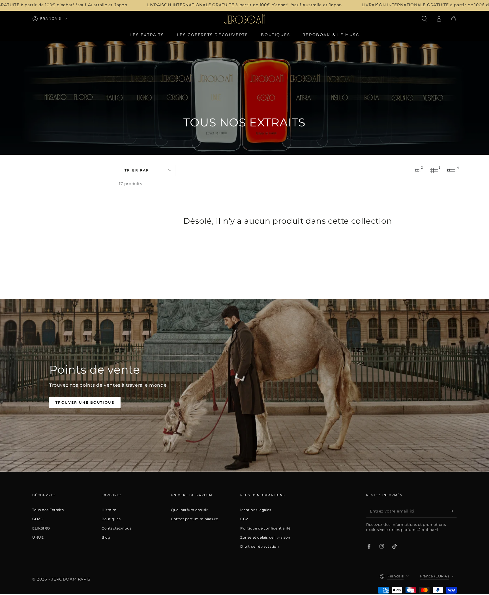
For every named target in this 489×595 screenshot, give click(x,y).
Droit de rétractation (259, 547)
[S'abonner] (453, 511)
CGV (244, 519)
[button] (424, 18)
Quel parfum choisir (189, 510)
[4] (451, 170)
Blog (106, 537)
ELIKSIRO (41, 528)
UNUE (38, 537)
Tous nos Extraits (48, 510)
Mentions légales (255, 510)
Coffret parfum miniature (194, 519)
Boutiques (111, 519)
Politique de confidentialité (265, 528)
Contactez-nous (116, 528)
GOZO (37, 519)
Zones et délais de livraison (265, 537)
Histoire (109, 510)
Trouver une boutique (84, 402)
